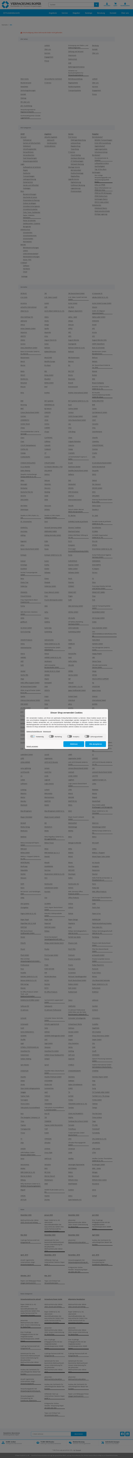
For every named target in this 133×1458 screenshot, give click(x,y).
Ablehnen (74, 744)
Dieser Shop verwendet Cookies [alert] (66, 712)
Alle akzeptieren (95, 744)
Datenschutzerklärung (34, 731)
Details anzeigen (32, 746)
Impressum (47, 731)
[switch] (32, 736)
